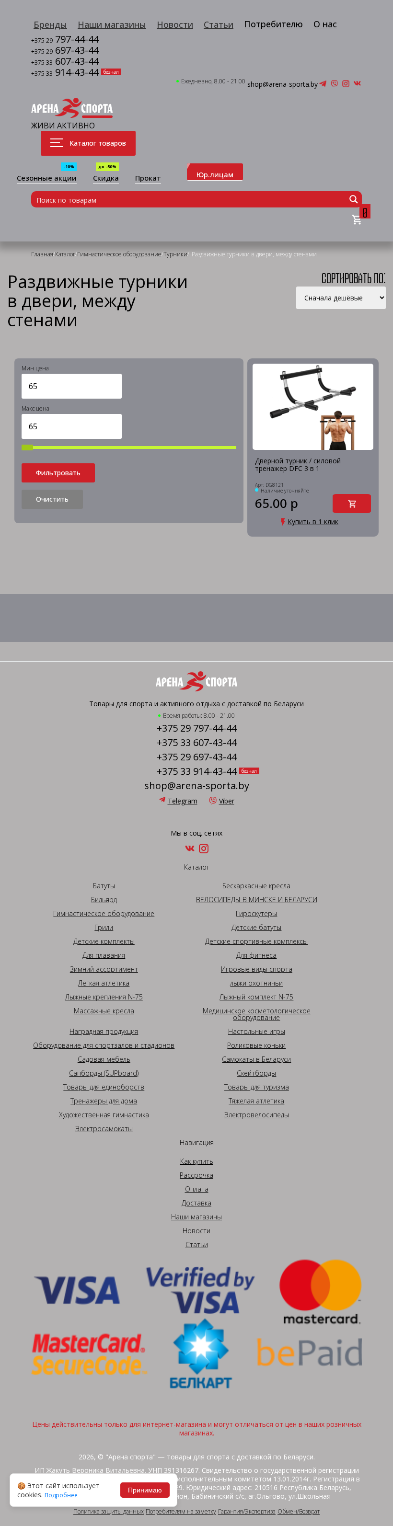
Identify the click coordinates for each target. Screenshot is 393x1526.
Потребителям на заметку (181, 1512)
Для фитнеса (256, 955)
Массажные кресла (104, 1011)
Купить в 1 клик (313, 522)
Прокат (148, 178)
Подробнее (61, 1495)
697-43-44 (65, 51)
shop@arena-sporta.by (282, 84)
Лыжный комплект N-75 (256, 997)
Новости (175, 24)
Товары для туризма (256, 1087)
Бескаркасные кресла (256, 886)
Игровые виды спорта (256, 969)
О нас (325, 24)
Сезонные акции (47, 178)
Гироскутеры (256, 913)
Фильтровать (58, 472)
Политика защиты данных (108, 1512)
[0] (357, 220)
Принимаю (145, 1490)
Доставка (196, 1203)
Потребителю (273, 24)
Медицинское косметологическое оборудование (257, 1014)
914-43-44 (65, 73)
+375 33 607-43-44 (197, 742)
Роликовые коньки (256, 1045)
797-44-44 (65, 40)
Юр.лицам (214, 174)
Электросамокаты (104, 1128)
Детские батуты (256, 927)
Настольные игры (256, 1031)
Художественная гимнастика (104, 1115)
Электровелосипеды (256, 1115)
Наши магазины (112, 24)
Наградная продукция (103, 1031)
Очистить (52, 499)
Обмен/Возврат (298, 1512)
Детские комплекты (104, 941)
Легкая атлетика (103, 983)
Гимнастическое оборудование (103, 913)
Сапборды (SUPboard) (104, 1073)
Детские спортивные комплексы (256, 941)
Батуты (104, 886)
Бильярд (104, 899)
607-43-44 (65, 62)
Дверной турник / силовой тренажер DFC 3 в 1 (298, 465)
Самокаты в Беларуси (256, 1059)
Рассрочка (196, 1175)
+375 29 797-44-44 (197, 728)
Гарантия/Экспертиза (247, 1512)
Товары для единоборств (103, 1087)
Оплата (196, 1189)
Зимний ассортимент (104, 969)
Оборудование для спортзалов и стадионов (103, 1045)
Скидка (106, 178)
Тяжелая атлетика (256, 1101)
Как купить (196, 1161)
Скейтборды (256, 1073)
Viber (226, 801)
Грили (103, 927)
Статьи (218, 24)
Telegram (182, 801)
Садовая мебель (104, 1059)
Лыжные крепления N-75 (104, 997)
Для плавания (103, 955)
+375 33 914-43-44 (197, 771)
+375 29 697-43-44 (197, 757)
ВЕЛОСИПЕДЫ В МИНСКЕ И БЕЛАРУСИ (256, 899)
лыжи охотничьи (256, 983)
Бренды (50, 24)
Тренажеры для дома (103, 1101)
